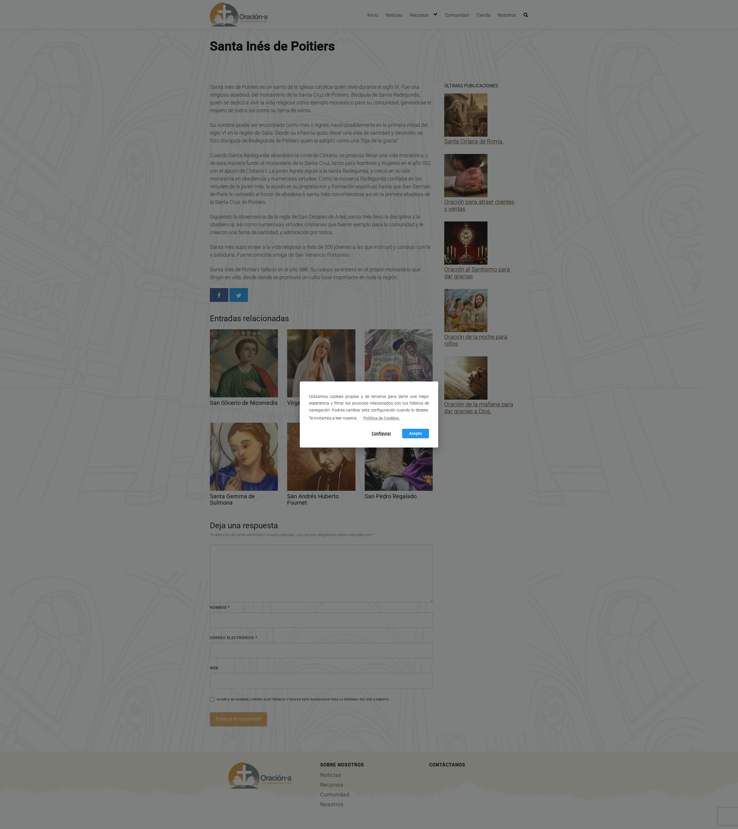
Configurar (381, 433)
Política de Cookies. (382, 418)
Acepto (415, 433)
